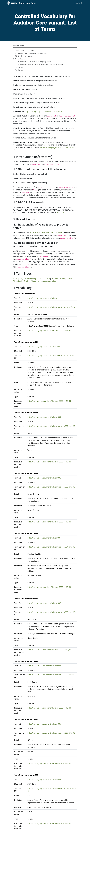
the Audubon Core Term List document (46, 233)
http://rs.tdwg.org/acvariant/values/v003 (44, 478)
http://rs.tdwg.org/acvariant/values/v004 (44, 538)
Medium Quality (58, 278)
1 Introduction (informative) (23, 50)
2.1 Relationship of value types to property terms (33, 62)
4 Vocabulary (18, 70)
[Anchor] (54, 156)
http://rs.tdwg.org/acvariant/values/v (42, 298)
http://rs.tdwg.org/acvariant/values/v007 (44, 724)
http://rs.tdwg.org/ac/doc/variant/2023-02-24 (43, 111)
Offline (69, 278)
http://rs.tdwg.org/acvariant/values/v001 (44, 346)
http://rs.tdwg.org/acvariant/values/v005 (44, 603)
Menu (78, 3)
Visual (33, 281)
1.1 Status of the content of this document (31, 53)
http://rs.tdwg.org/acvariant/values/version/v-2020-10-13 (51, 307)
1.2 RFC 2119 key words (23, 56)
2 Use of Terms (19, 59)
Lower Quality (44, 278)
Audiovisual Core (27, 3)
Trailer (26, 281)
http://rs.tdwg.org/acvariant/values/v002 (44, 417)
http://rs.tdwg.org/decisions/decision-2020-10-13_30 (49, 330)
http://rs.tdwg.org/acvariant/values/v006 (44, 666)
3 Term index (18, 67)
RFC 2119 (60, 212)
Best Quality (18, 278)
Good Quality (30, 278)
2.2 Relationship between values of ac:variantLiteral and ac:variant (39, 65)
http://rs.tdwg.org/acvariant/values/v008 (44, 779)
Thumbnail (17, 281)
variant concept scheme (48, 281)
